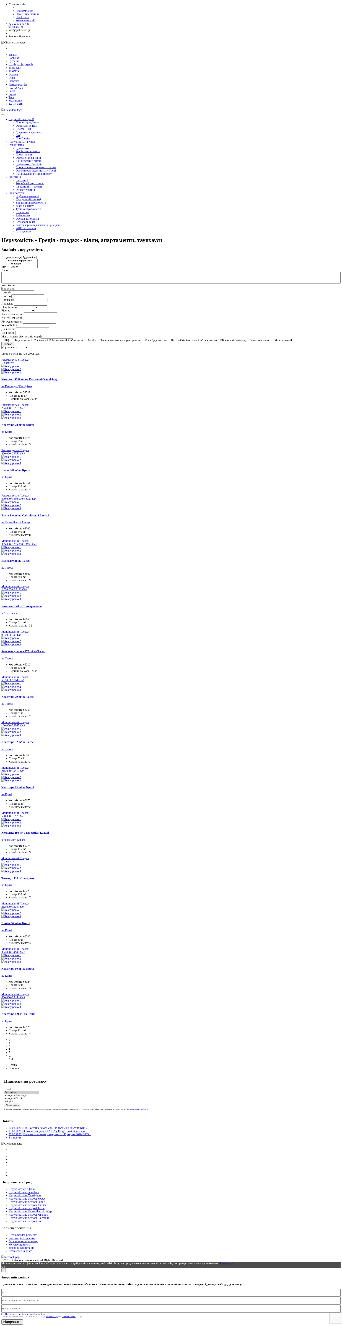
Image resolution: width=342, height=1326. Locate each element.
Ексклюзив (22, 212)
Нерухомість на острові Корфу (27, 1198)
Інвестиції (15, 176)
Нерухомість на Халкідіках (25, 1195)
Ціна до (6, 296)
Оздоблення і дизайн (28, 157)
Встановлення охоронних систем (36, 167)
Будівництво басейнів (29, 164)
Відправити (12, 1322)
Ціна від (6, 292)
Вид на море (22, 340)
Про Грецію (23, 138)
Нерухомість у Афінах (22, 1188)
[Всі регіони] (21, 1092)
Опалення (77, 340)
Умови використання (21, 1247)
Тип (3, 266)
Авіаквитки (23, 215)
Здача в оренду (25, 205)
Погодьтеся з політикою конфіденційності (26, 1314)
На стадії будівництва (184, 340)
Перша (13, 1064)
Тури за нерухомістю (28, 208)
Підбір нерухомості (27, 196)
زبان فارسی (16, 87)
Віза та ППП (23, 128)
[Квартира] (22, 263)
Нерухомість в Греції (21, 119)
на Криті (6, 431)
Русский (14, 61)
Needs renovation (260, 340)
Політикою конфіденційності (137, 1109)
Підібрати (8, 344)
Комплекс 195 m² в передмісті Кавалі (25, 832)
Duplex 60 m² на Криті (15, 923)
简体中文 (14, 70)
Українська (15, 100)
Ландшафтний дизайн (29, 160)
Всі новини (15, 1137)
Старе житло (209, 340)
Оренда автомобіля (27, 218)
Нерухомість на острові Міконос (28, 1214)
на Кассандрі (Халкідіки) (16, 386)
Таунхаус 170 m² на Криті (17, 878)
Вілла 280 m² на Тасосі (15, 560)
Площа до (7, 303)
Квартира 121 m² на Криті (18, 1013)
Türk (11, 97)
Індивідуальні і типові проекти (34, 173)
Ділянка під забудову (233, 340)
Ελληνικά (14, 57)
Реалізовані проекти (28, 151)
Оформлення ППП (27, 125)
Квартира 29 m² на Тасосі (17, 696)
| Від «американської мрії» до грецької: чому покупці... (48, 1127)
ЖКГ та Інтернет (26, 228)
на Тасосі (7, 567)
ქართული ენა (18, 84)
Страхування (23, 231)
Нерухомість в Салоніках (24, 1192)
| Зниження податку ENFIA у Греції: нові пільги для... (48, 1131)
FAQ (18, 135)
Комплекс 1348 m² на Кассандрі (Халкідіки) (29, 379)
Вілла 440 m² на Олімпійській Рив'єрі (25, 515)
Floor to (5, 310)
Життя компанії (25, 20)
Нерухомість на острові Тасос (27, 1208)
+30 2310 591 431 (19, 23)
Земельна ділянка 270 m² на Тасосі (23, 651)
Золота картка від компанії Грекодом (38, 225)
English (13, 54)
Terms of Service (69, 1316)
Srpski (12, 94)
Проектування (24, 154)
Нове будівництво (156, 340)
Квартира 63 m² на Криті (17, 787)
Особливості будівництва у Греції (36, 170)
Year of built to (9, 325)
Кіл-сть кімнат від (12, 314)
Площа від (7, 299)
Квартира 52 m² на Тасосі (17, 741)
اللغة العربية (16, 103)
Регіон (5, 270)
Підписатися (12, 1105)
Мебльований (58, 340)
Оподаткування (25, 189)
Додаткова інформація (29, 132)
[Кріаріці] (21, 1101)
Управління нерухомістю (31, 202)
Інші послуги (17, 192)
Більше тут (226, 1263)
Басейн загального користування (120, 340)
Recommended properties (23, 1234)
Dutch (12, 77)
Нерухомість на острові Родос (27, 1201)
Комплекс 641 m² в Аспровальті (21, 606)
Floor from (7, 307)
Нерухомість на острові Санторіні (29, 1217)
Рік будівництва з (11, 321)
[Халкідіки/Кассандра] (21, 1095)
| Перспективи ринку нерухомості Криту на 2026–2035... (50, 1134)
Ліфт (8, 340)
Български (15, 67)
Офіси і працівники (28, 13)
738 (11, 1058)
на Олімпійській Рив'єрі (15, 522)
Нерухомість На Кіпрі (22, 141)
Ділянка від (8, 329)
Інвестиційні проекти (29, 186)
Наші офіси (22, 17)
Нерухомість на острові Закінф (27, 1205)
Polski (12, 90)
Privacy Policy (52, 1316)
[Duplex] (22, 266)
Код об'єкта (8, 285)
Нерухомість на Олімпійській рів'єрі (30, 1211)
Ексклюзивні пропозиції (23, 1241)
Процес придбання (27, 122)
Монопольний (283, 340)
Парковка (40, 340)
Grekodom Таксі (25, 221)
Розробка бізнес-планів (30, 183)
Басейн (92, 340)
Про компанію (24, 10)
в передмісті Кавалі (13, 839)
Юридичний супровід (29, 199)
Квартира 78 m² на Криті (17, 424)
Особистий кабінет (20, 1250)
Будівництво (16, 144)
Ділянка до (8, 332)
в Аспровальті (10, 613)
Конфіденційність (19, 1244)
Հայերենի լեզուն (21, 64)
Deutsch (13, 74)
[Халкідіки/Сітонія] (21, 1098)
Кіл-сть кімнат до (11, 317)
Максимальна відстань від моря (20, 336)
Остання (14, 1068)
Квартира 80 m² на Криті (17, 968)
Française (14, 80)
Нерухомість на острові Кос (25, 1221)
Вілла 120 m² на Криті (15, 470)
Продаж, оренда (11, 257)
